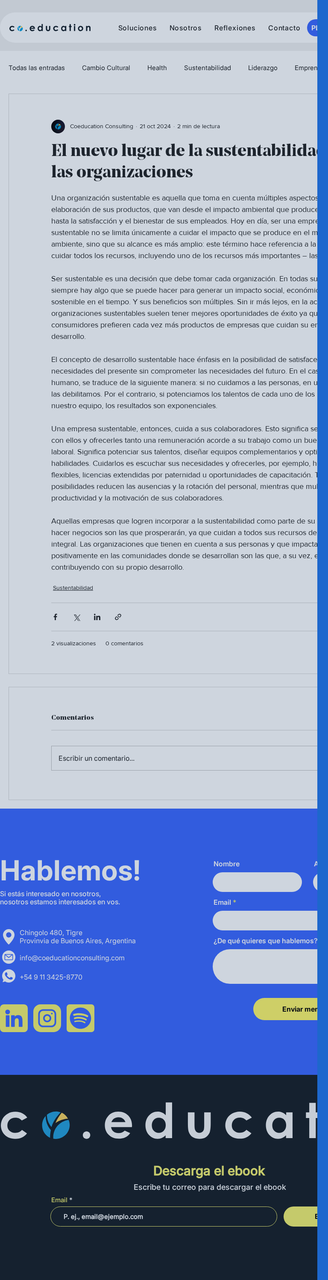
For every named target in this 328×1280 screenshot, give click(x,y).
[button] (307, 17)
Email (144, 235)
